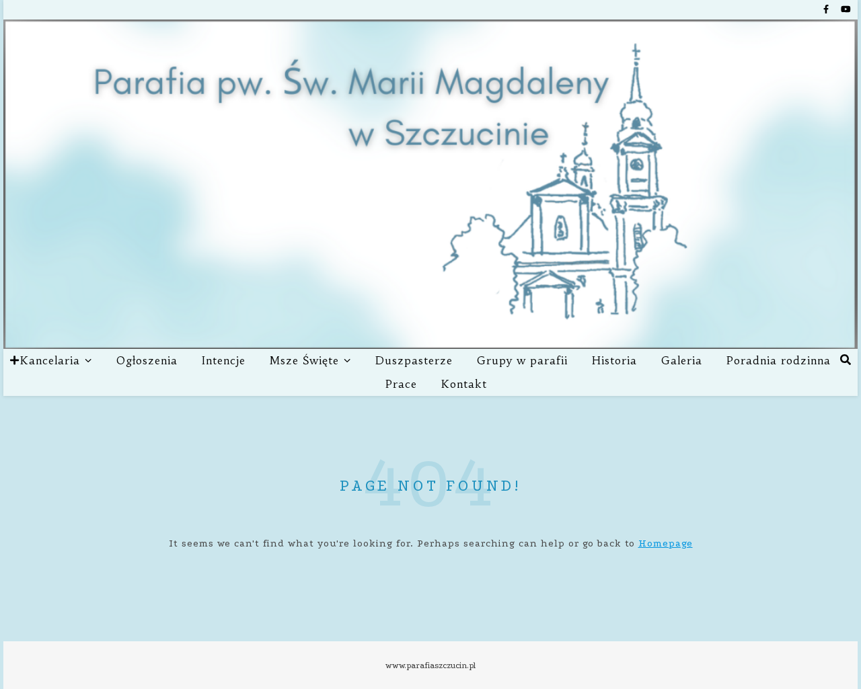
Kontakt (464, 384)
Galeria (681, 360)
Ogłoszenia (147, 360)
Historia (614, 360)
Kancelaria (50, 360)
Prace (401, 384)
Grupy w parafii (522, 360)
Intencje (224, 360)
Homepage (665, 543)
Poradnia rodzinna (778, 360)
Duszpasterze (414, 360)
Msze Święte (304, 360)
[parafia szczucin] (430, 184)
